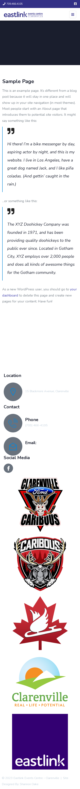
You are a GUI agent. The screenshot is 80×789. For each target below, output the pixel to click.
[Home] (40, 341)
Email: (30, 443)
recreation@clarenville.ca (41, 448)
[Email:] (13, 446)
